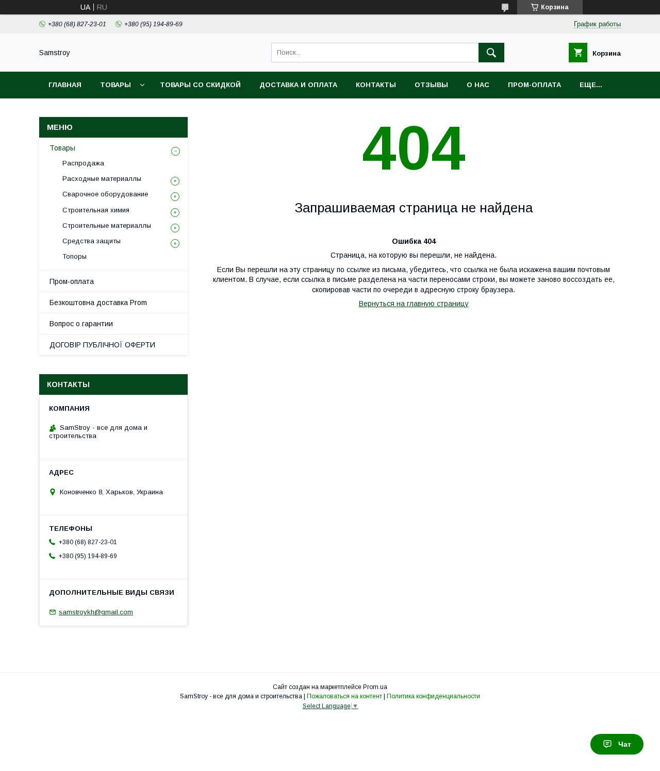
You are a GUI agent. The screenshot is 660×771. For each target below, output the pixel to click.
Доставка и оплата (298, 85)
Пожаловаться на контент (344, 696)
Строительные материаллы (106, 225)
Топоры (74, 256)
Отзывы (431, 85)
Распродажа (83, 163)
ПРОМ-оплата (534, 85)
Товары (115, 85)
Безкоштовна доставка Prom (98, 302)
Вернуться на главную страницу (414, 303)
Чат (624, 744)
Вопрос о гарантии (81, 324)
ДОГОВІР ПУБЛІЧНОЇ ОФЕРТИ (102, 345)
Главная (64, 85)
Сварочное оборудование (105, 194)
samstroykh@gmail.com (96, 612)
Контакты (376, 85)
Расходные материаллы (101, 178)
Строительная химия (95, 210)
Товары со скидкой (200, 85)
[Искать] (491, 52)
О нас (478, 85)
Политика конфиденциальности (433, 696)
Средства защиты (91, 241)
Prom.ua (375, 687)
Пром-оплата (72, 281)
